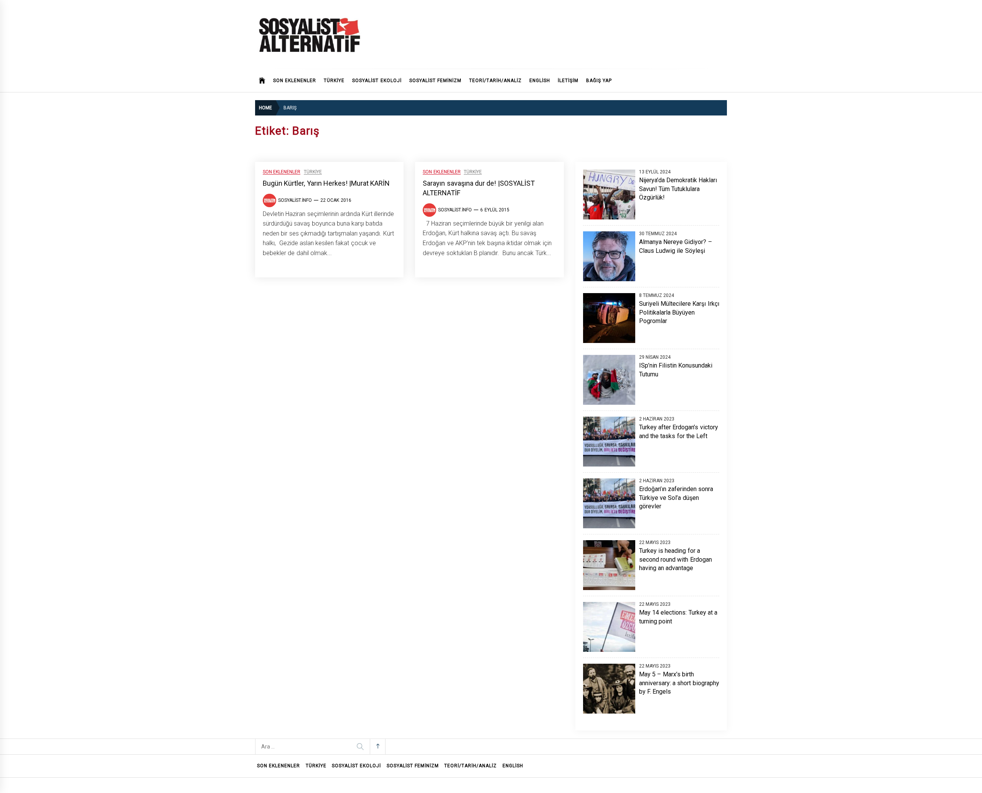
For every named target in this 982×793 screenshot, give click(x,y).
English (539, 80)
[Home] (262, 80)
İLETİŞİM (568, 80)
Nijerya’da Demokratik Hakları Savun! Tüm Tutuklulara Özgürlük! (678, 188)
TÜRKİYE (334, 80)
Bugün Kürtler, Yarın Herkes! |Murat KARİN (326, 183)
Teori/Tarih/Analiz (495, 80)
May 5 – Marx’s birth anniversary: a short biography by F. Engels (679, 683)
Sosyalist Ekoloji (376, 80)
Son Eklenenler (294, 80)
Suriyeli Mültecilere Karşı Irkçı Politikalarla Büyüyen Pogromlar (679, 312)
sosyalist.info (295, 200)
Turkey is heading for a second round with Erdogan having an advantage (675, 559)
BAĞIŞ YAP (599, 80)
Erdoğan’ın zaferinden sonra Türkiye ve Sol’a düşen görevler (676, 497)
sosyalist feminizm (435, 80)
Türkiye (313, 172)
